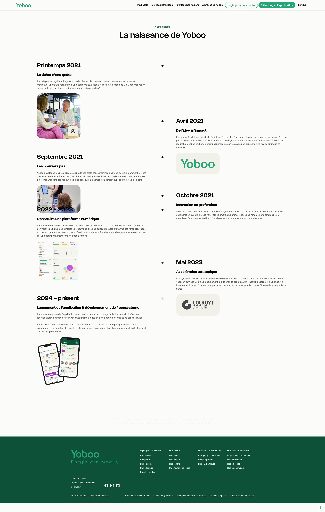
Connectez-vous (78, 479)
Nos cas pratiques (206, 464)
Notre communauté (236, 468)
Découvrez (174, 456)
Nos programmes (206, 460)
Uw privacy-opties (217, 496)
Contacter (76, 487)
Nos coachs (174, 464)
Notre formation (234, 460)
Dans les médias (147, 472)
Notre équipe (146, 464)
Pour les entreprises (209, 451)
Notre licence (233, 464)
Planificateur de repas (179, 468)
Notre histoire (146, 468)
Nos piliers (145, 460)
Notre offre (174, 460)
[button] (142, 5)
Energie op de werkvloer (209, 456)
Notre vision (145, 456)
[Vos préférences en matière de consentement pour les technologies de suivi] (320, 507)
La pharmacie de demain (238, 456)
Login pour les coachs (241, 5)
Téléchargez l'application (277, 5)
